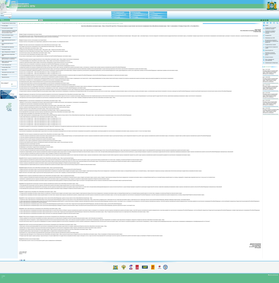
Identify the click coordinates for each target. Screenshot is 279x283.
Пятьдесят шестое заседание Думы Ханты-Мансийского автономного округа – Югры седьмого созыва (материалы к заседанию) (270, 96)
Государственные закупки (270, 44)
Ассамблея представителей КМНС (139, 14)
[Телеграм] (270, 22)
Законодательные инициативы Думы (8, 55)
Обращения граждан (6, 49)
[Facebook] (21, 260)
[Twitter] (22, 260)
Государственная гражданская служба (271, 47)
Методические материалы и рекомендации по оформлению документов (271, 41)
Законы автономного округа (7, 35)
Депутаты (152, 12)
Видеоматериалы (5, 77)
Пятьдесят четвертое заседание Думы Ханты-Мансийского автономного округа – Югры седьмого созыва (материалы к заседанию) (271, 111)
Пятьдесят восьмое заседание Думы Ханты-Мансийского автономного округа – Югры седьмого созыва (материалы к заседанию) (270, 80)
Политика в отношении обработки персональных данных (270, 53)
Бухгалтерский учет (269, 50)
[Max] (274, 22)
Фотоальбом (4, 74)
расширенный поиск (5, 20)
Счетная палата (154, 14)
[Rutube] (277, 22)
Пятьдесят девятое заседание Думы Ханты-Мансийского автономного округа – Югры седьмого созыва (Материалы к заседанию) (270, 72)
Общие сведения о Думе (118, 12)
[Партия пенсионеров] (159, 266)
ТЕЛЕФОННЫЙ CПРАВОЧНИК (271, 62)
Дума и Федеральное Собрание (8, 51)
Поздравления (268, 35)
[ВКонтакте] (24, 260)
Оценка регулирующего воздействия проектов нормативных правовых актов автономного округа (9, 31)
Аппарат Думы (134, 17)
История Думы (5, 25)
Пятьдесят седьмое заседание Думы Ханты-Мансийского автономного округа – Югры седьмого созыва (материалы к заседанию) (270, 88)
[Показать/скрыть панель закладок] (20, 260)
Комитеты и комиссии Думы (119, 14)
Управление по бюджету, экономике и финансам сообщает (270, 32)
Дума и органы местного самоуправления (7, 62)
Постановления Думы (6, 37)
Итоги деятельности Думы (7, 28)
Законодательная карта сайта (8, 72)
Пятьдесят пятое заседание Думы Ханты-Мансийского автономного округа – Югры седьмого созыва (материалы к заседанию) (270, 103)
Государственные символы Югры (9, 23)
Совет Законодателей (6, 64)
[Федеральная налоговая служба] (165, 269)
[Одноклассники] (267, 22)
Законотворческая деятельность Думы (8, 41)
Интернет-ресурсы (269, 57)
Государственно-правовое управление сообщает (270, 28)
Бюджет (266, 25)
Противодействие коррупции (8, 47)
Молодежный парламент (156, 17)
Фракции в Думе (116, 17)
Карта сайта (4, 69)
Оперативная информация (267, 75)
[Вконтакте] (264, 22)
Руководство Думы (136, 12)
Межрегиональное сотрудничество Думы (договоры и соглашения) (9, 58)
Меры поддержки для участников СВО (269, 60)
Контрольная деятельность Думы (7, 44)
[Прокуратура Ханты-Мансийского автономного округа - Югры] (124, 269)
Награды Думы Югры (6, 67)
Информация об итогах (274, 75)
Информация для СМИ (270, 37)
